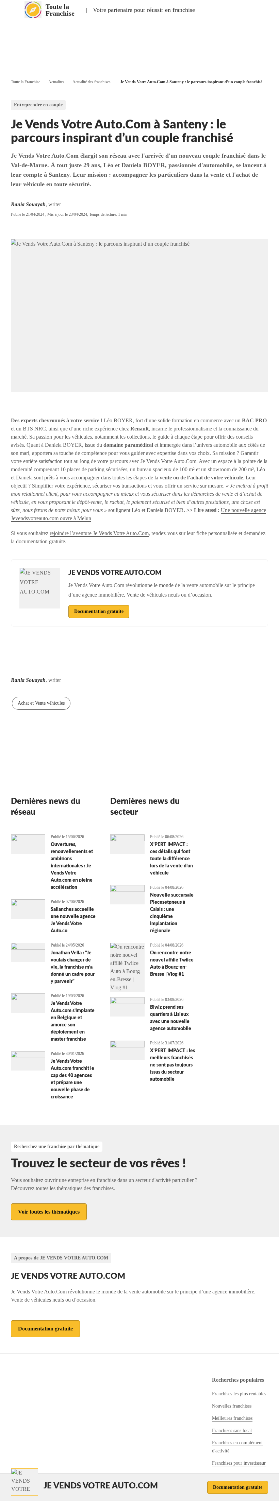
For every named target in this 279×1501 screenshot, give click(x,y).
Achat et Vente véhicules (41, 703)
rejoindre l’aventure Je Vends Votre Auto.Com (99, 533)
